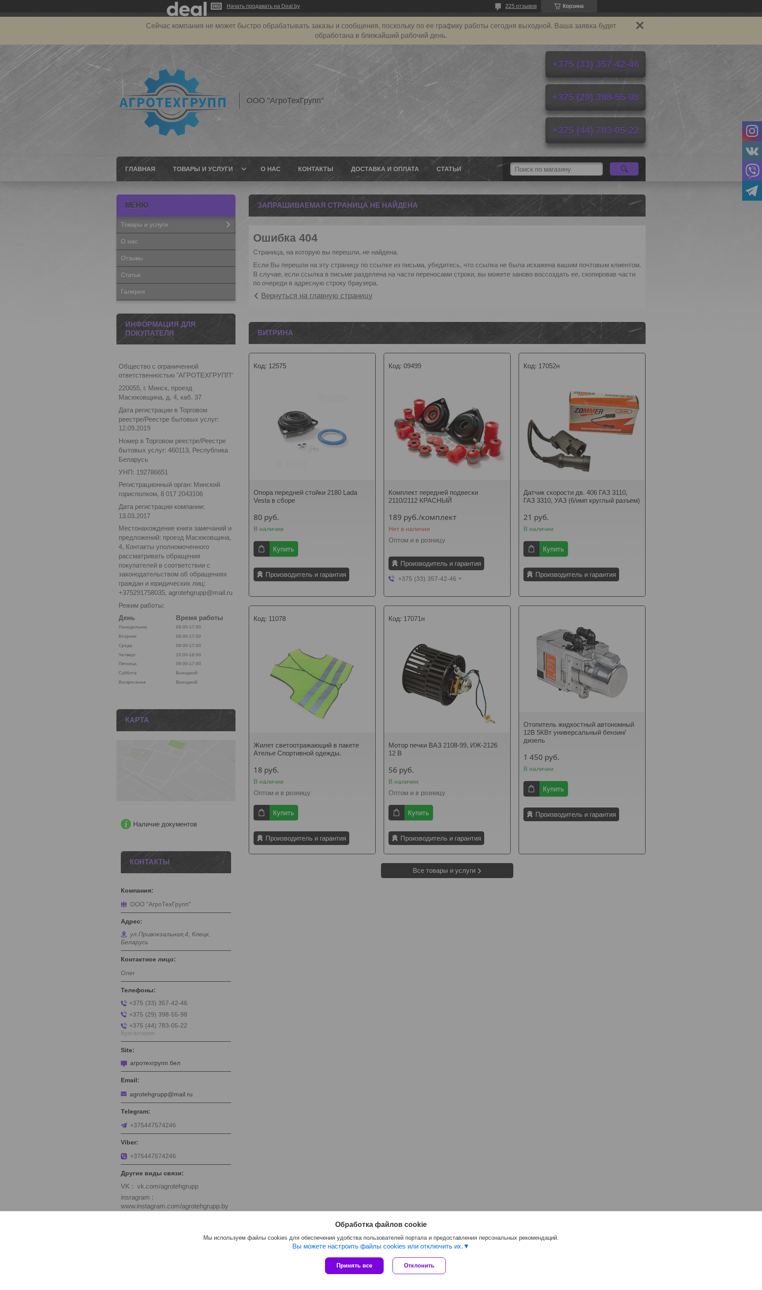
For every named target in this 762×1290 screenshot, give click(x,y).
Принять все (354, 1265)
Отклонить (419, 1265)
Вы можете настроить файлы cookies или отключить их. (377, 1246)
